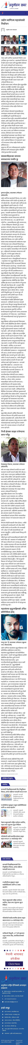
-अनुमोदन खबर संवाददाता (11, 30)
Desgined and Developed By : (19, 1042)
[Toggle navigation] (26, 13)
